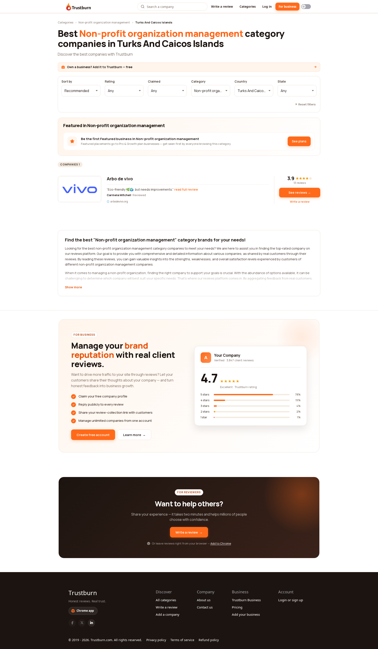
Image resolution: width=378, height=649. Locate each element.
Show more (73, 287)
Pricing (237, 607)
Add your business (246, 614)
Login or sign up (290, 600)
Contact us (205, 607)
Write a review (222, 6)
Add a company (167, 614)
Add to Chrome (220, 543)
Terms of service (182, 640)
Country (240, 81)
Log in (267, 6)
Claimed (154, 81)
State (282, 81)
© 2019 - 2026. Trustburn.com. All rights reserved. (105, 640)
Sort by (66, 81)
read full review (186, 189)
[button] (80, 90)
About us (203, 600)
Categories (248, 6)
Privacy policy (156, 640)
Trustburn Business (246, 600)
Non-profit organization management (104, 22)
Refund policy (209, 640)
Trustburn (82, 593)
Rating (110, 81)
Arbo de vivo (120, 179)
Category (198, 81)
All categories (166, 600)
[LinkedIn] (91, 623)
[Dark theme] (306, 6)
